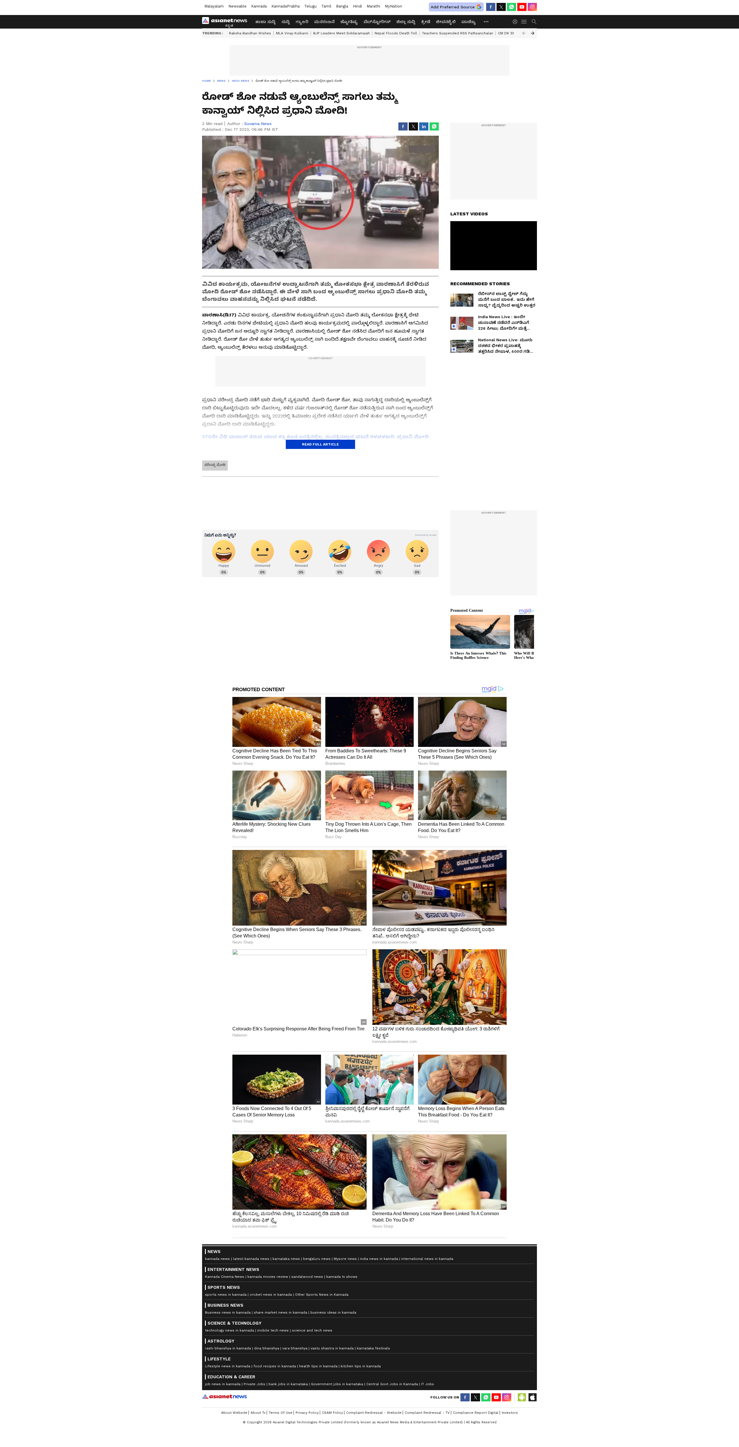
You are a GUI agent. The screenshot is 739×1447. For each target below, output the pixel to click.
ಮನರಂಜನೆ (324, 21)
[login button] (516, 21)
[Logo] (226, 21)
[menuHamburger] (524, 21)
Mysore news (345, 1259)
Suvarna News (258, 123)
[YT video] (522, 7)
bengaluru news (317, 1259)
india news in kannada (379, 1259)
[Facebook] (490, 7)
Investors (510, 1413)
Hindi (357, 6)
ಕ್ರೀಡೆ (425, 21)
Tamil (326, 6)
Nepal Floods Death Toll (396, 33)
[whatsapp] (511, 7)
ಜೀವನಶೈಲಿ (446, 21)
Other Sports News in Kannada (321, 1295)
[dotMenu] (486, 21)
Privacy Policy (307, 1413)
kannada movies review (267, 1277)
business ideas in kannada (333, 1312)
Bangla (342, 6)
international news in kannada (427, 1259)
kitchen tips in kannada (361, 1366)
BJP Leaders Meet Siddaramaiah (341, 33)
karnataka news (286, 1259)
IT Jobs (427, 1384)
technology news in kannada (229, 1330)
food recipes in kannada (274, 1366)
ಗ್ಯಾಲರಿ (302, 21)
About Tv (258, 1413)
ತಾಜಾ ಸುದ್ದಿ (265, 21)
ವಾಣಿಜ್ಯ (468, 21)
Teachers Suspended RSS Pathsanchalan (457, 33)
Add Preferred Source (453, 7)
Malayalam (214, 6)
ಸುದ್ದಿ (285, 21)
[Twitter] (501, 7)
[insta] (532, 7)
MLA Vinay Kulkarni (292, 33)
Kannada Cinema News (224, 1277)
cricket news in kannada (271, 1295)
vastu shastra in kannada (332, 1348)
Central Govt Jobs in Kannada (392, 1384)
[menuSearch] (534, 21)
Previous (524, 33)
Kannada (259, 6)
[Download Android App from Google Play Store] (522, 1397)
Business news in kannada (228, 1312)
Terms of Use (280, 1413)
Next (532, 33)
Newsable (237, 6)
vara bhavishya (294, 1348)
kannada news (217, 1259)
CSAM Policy (332, 1413)
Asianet (224, 1396)
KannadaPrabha (285, 6)
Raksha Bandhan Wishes (250, 33)
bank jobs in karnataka (288, 1384)
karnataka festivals (373, 1348)
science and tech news (312, 1330)
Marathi (373, 6)
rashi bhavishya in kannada (228, 1348)
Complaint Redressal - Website (374, 1413)
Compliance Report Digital (476, 1413)
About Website (234, 1413)
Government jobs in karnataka (337, 1384)
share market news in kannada (280, 1312)
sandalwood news (307, 1277)
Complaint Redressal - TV (427, 1413)
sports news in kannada (226, 1295)
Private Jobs (254, 1384)
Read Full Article (320, 444)
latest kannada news (251, 1259)
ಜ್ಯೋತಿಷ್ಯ (349, 21)
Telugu (310, 6)
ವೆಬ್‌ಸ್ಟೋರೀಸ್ (377, 21)
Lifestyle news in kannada (227, 1366)
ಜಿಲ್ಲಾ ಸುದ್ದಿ (405, 21)
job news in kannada (222, 1384)
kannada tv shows (341, 1277)
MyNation (393, 6)
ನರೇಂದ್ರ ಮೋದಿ (214, 465)
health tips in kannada (318, 1366)
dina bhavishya (266, 1348)
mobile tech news (273, 1330)
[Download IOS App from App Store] (532, 1397)
